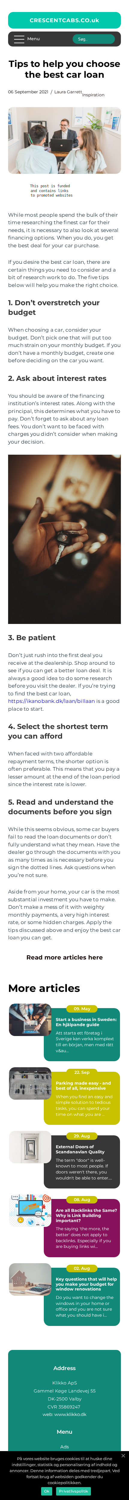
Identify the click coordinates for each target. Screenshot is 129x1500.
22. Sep (82, 1072)
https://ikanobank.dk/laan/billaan (51, 701)
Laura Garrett (68, 92)
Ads (64, 1447)
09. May (82, 1008)
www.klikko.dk (70, 1414)
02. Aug (82, 1268)
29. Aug (82, 1136)
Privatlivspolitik (73, 1491)
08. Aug (82, 1199)
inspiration (93, 95)
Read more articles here (64, 957)
